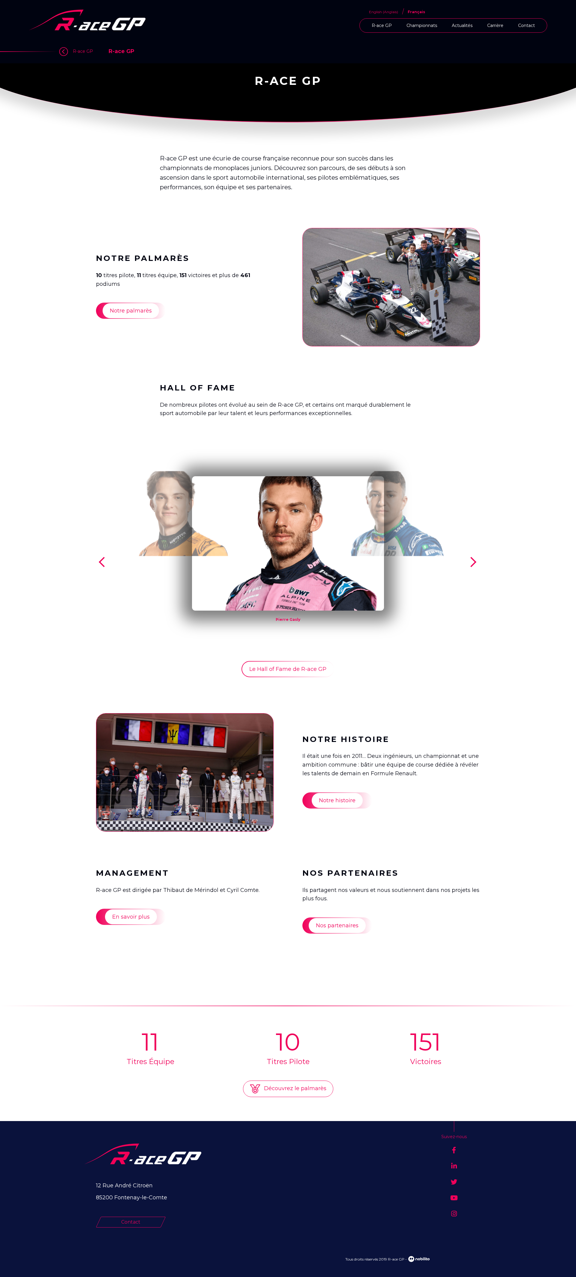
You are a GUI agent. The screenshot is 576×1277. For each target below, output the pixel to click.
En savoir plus (131, 917)
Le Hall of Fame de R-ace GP (287, 669)
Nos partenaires (337, 925)
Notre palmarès (131, 310)
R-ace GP (382, 25)
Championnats (421, 25)
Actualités (462, 25)
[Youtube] (454, 1198)
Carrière (495, 25)
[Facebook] (454, 1150)
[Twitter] (454, 1182)
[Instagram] (454, 1213)
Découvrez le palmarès (294, 1088)
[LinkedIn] (454, 1166)
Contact (526, 25)
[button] (103, 562)
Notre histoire (337, 800)
